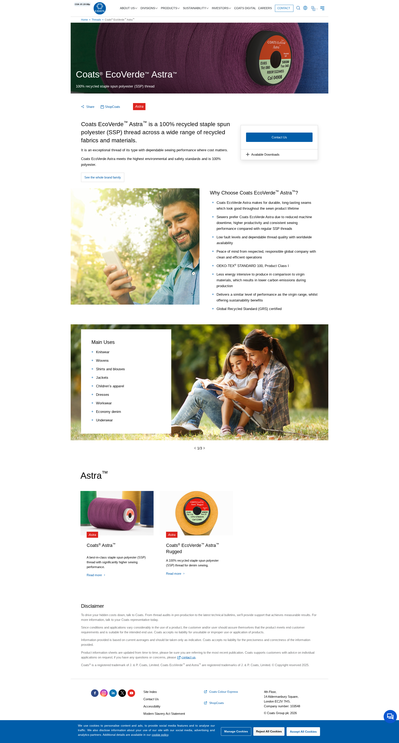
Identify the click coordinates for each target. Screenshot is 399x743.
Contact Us (279, 137)
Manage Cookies (236, 731)
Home (84, 19)
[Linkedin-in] (113, 693)
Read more (94, 575)
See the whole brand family (102, 177)
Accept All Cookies (303, 731)
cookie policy (160, 734)
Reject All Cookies (269, 731)
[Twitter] (122, 693)
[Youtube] (131, 693)
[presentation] (197, 448)
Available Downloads (265, 154)
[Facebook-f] (95, 693)
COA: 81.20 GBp (82, 4)
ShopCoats (112, 106)
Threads (96, 19)
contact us (188, 657)
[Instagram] (104, 693)
